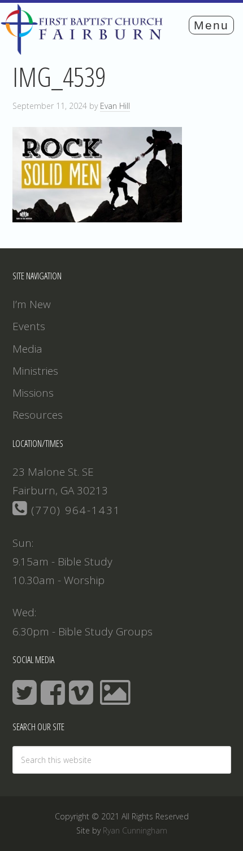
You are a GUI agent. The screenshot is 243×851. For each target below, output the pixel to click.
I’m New (31, 304)
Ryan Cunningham (135, 830)
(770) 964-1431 (74, 510)
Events (28, 326)
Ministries (35, 370)
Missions (33, 392)
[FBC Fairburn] (85, 49)
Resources (37, 414)
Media (27, 348)
